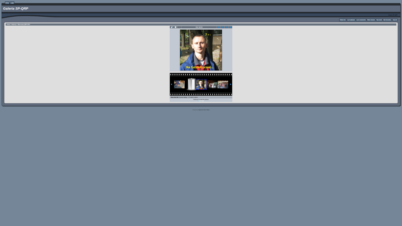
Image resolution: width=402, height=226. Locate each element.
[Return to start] (219, 27)
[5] (203, 100)
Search (395, 20)
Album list (343, 20)
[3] (201, 100)
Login (12, 3)
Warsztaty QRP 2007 (24, 24)
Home (7, 3)
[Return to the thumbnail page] (172, 27)
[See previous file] (222, 27)
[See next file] (226, 27)
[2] (199, 100)
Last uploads (351, 20)
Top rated (379, 20)
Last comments (361, 20)
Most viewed (371, 20)
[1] (198, 100)
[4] (202, 100)
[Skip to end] (230, 27)
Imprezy (14, 24)
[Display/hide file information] (175, 27)
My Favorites (387, 20)
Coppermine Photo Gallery (203, 109)
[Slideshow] (179, 27)
